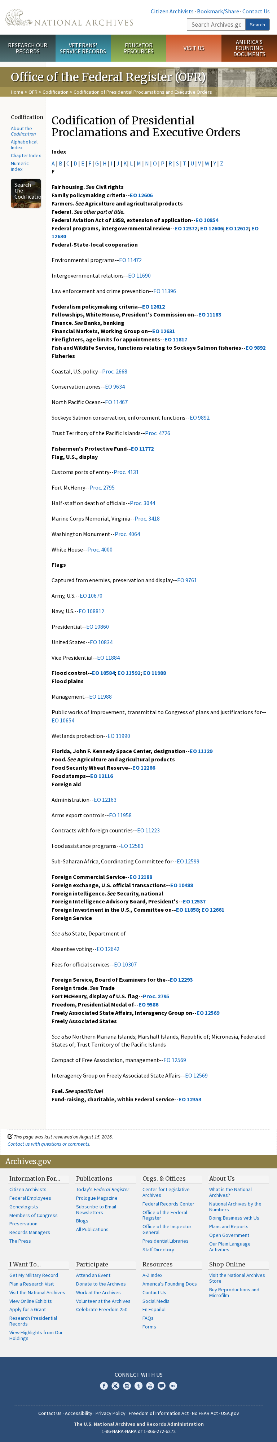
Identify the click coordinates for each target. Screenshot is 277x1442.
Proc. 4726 (157, 433)
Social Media (156, 1301)
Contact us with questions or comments (48, 1144)
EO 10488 (181, 885)
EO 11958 (120, 815)
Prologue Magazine (97, 1198)
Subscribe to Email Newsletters (96, 1209)
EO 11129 (201, 751)
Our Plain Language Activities (230, 1246)
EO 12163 (105, 799)
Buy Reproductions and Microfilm (234, 1292)
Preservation (23, 1223)
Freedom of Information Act (159, 1413)
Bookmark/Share (218, 11)
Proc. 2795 (102, 487)
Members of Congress (33, 1215)
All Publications (92, 1229)
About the (23, 131)
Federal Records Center (168, 1203)
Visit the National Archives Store (237, 1278)
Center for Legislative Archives (166, 1192)
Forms (149, 1326)
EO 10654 (63, 720)
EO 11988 (154, 672)
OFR (33, 92)
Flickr (173, 1385)
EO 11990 (118, 735)
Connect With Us (139, 1374)
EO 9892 (255, 347)
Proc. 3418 (147, 518)
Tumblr (138, 1385)
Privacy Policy (111, 1413)
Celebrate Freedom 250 (101, 1309)
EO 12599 (188, 861)
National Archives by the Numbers (235, 1206)
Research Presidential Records (33, 1321)
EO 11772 (142, 448)
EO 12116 (101, 775)
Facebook (104, 1385)
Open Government (229, 1235)
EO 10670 (91, 595)
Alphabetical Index (24, 144)
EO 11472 (130, 260)
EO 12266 (143, 767)
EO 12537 (194, 901)
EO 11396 (164, 291)
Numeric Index (20, 166)
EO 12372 (186, 228)
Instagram (127, 1385)
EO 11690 (139, 275)
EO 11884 (108, 657)
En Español (154, 1309)
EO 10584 (103, 672)
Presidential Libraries (165, 1241)
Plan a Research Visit (31, 1283)
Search (257, 24)
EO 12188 (140, 876)
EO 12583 (132, 845)
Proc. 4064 (127, 534)
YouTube (150, 1385)
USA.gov (230, 1413)
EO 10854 (206, 220)
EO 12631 (163, 331)
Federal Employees (30, 1198)
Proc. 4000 (100, 549)
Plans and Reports (229, 1226)
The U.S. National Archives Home (69, 17)
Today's (102, 1189)
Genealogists (23, 1206)
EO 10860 (97, 626)
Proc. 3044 (142, 503)
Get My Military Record (33, 1275)
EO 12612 (237, 228)
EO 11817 (175, 339)
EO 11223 (148, 830)
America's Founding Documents (249, 48)
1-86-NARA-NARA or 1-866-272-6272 (139, 1431)
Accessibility (78, 1413)
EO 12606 (141, 195)
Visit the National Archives (37, 1292)
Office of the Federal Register (164, 1215)
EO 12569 (208, 1012)
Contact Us (256, 11)
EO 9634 (115, 386)
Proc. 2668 (114, 371)
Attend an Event (93, 1275)
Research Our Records (27, 48)
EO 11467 (116, 402)
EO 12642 (108, 948)
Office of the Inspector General (167, 1229)
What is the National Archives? (230, 1192)
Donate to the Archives (101, 1283)
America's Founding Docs (169, 1283)
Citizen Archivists (172, 11)
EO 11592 (129, 672)
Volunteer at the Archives (103, 1301)
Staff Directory (158, 1249)
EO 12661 (213, 909)
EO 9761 (187, 580)
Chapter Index (26, 155)
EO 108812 (91, 611)
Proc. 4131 (126, 471)
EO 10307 (125, 964)
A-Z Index (152, 1275)
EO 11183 (209, 314)
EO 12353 (190, 1099)
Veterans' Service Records (83, 48)
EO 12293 (181, 979)
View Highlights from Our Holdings (36, 1335)
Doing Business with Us (234, 1218)
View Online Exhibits (30, 1301)
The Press (20, 1241)
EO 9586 (148, 1004)
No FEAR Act (205, 1413)
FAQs (148, 1318)
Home (17, 92)
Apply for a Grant (27, 1309)
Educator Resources (138, 48)
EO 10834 (101, 642)
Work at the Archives (98, 1292)
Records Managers (29, 1232)
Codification (56, 92)
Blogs (82, 1220)
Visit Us (194, 48)
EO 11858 (187, 909)
